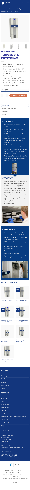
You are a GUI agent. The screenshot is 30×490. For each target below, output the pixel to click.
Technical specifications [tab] (9, 108)
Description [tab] (5, 105)
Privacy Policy (20, 472)
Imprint (15, 482)
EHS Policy (15, 476)
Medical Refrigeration (19, 9)
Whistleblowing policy (9, 474)
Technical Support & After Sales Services (13, 416)
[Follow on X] (6, 455)
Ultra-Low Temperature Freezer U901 (7, 360)
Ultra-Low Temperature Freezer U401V (22, 301)
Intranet (3, 410)
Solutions (9, 9)
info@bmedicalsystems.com (14, 447)
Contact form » (6, 451)
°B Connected (8, 156)
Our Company (5, 376)
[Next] (26, 28)
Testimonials (5, 407)
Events (3, 388)
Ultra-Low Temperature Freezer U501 (22, 340)
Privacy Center (9, 470)
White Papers (5, 404)
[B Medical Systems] (6, 3)
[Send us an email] (9, 455)
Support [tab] (4, 114)
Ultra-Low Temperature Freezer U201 (7, 340)
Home (2, 9)
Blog (2, 401)
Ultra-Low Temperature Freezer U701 (7, 301)
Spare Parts (4, 420)
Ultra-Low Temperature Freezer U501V (7, 321)
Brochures (4, 398)
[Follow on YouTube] (15, 455)
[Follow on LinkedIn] (12, 455)
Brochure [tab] (5, 111)
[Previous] (3, 28)
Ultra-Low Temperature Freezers (9, 11)
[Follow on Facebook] (2, 455)
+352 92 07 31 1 (8, 445)
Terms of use (20, 470)
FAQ (2, 426)
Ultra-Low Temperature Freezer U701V (22, 321)
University (4, 413)
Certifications (5, 385)
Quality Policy (23, 474)
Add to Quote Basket (18, 95)
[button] (23, 3)
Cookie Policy (10, 472)
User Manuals (5, 423)
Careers (3, 382)
